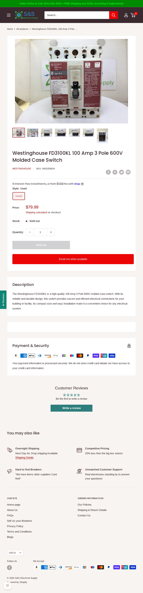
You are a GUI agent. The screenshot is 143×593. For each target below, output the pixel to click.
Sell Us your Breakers (19, 520)
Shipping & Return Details (92, 509)
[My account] (126, 15)
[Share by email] (128, 172)
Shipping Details (24, 457)
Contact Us (84, 515)
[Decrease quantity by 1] (29, 232)
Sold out (41, 244)
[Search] (113, 15)
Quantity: (18, 232)
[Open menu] (8, 15)
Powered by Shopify (17, 582)
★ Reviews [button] (3, 299)
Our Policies (85, 504)
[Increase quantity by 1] (51, 232)
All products (22, 29)
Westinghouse (21, 168)
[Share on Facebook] (108, 172)
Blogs (10, 536)
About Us (12, 509)
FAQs (10, 515)
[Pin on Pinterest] (114, 172)
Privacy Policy (15, 526)
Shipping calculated (36, 212)
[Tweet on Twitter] (121, 172)
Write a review (71, 408)
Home (10, 29)
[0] (133, 15)
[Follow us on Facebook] (9, 567)
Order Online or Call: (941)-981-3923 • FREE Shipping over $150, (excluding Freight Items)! (71, 3)
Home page (13, 504)
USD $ (12, 552)
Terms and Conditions (19, 531)
